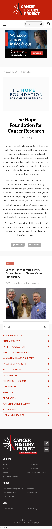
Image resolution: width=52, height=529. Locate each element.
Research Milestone (10, 477)
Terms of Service (9, 509)
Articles (5, 465)
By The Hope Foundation (17, 283)
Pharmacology (11, 341)
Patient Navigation (14, 347)
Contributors (32, 493)
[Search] (40, 24)
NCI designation (12, 369)
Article (9, 264)
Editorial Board (8, 497)
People (5, 469)
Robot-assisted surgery (16, 352)
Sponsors (31, 489)
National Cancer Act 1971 (16, 404)
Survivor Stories (12, 335)
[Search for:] (25, 24)
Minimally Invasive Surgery (18, 358)
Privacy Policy (32, 509)
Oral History (10, 375)
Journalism (9, 387)
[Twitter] (34, 245)
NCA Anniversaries (13, 415)
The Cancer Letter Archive (36, 473)
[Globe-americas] (18, 245)
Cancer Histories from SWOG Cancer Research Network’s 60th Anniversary (25, 273)
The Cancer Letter (9, 493)
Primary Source (33, 465)
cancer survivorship (15, 364)
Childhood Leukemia (14, 381)
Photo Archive (32, 469)
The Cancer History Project (13, 489)
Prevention (9, 398)
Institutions (7, 473)
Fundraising (10, 409)
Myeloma (8, 392)
